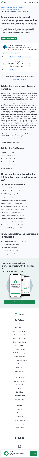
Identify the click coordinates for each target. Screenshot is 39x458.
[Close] (2, 453)
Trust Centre (19, 427)
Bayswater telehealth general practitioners (12, 209)
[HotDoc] (5, 2)
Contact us (19, 416)
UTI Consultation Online (7, 168)
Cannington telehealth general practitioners (13, 218)
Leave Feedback (19, 371)
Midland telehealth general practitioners (12, 212)
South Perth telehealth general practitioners (13, 221)
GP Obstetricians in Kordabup (9, 247)
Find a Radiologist (19, 356)
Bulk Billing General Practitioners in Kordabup (13, 241)
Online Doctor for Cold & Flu (9, 165)
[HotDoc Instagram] (22, 438)
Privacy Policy (19, 424)
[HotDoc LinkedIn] (19, 438)
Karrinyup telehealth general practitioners (12, 197)
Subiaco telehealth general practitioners (12, 203)
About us (19, 409)
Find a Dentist (19, 327)
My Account (19, 364)
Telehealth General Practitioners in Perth (12, 139)
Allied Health (19, 385)
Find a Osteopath (19, 349)
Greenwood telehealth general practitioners (13, 184)
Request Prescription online (8, 159)
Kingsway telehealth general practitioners (12, 215)
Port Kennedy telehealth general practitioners (13, 225)
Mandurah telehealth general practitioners (12, 187)
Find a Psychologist (19, 342)
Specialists (19, 392)
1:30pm (29, 57)
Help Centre (19, 367)
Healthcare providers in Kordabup (10, 254)
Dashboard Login (19, 395)
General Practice (19, 381)
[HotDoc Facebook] (16, 438)
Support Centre (19, 399)
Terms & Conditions (19, 420)
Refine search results (9, 38)
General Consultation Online (9, 162)
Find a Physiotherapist (19, 331)
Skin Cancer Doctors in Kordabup (10, 250)
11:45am (20, 57)
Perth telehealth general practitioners (11, 194)
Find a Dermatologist (19, 353)
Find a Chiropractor (19, 338)
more (35, 57)
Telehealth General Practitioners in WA (10, 9)
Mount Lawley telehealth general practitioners (14, 206)
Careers (19, 413)
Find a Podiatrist (19, 335)
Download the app (19, 302)
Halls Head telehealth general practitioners (13, 228)
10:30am (12, 57)
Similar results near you (19, 79)
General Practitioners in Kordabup (10, 244)
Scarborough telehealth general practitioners (13, 200)
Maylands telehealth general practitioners (12, 191)
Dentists (19, 388)
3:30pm (12, 70)
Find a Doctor (19, 324)
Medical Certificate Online (8, 155)
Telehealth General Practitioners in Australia (11, 7)
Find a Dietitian (19, 345)
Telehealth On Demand (7, 152)
